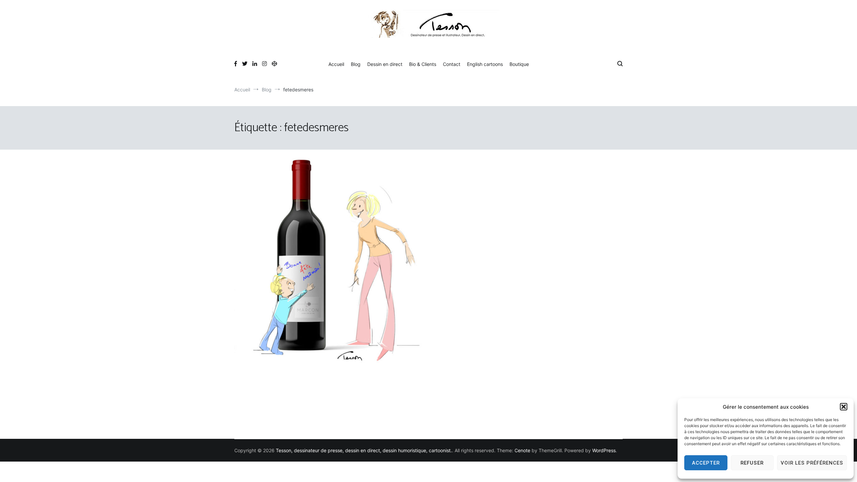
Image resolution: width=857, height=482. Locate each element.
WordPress (604, 450)
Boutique (519, 64)
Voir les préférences (812, 463)
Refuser (752, 463)
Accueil (336, 64)
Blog (356, 64)
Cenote (522, 450)
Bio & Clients (422, 64)
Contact (451, 64)
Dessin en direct (384, 64)
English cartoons (485, 64)
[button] (843, 406)
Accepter (706, 463)
